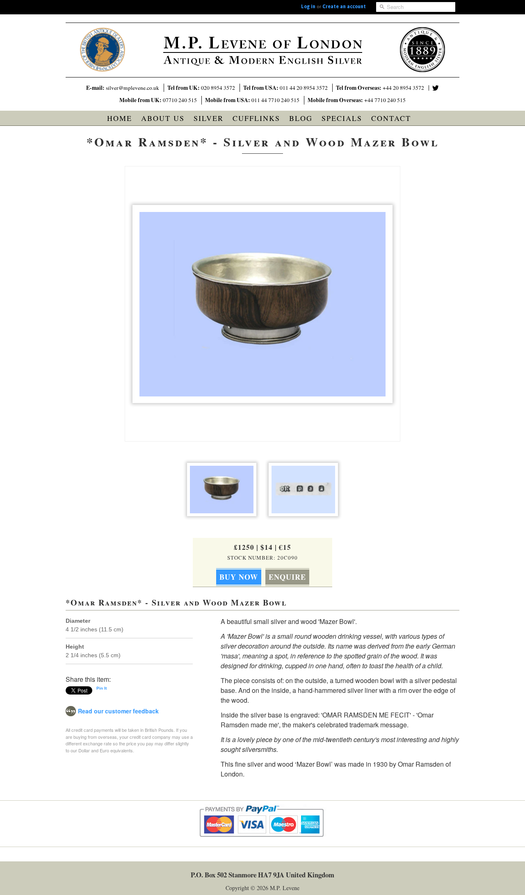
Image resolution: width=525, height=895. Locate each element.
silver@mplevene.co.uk (132, 87)
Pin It (101, 688)
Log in (308, 6)
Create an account (344, 6)
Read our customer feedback (118, 711)
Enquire (287, 577)
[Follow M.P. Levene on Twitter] (435, 88)
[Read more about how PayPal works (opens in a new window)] (262, 844)
